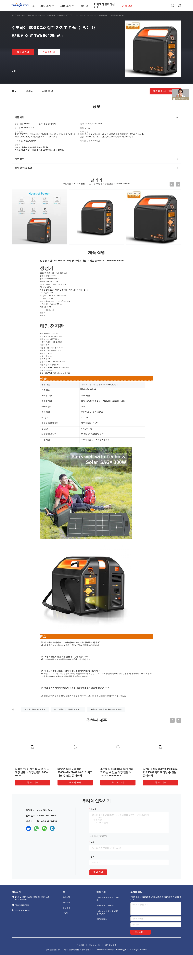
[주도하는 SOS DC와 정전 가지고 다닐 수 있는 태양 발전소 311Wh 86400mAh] (153, 49)
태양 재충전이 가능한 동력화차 (67, 709)
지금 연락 (98, 872)
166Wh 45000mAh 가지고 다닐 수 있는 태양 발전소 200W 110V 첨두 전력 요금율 (117, 772)
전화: (93, 856)
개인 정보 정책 (110, 945)
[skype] (52, 828)
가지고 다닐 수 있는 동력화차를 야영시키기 (107, 912)
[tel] (60, 828)
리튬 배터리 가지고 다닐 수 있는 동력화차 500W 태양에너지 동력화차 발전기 (159, 772)
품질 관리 (66, 908)
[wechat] (44, 828)
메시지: (94, 809)
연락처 (65, 913)
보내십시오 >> (140, 932)
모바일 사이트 (94, 945)
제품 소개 (20, 15)
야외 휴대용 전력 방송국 (34, 709)
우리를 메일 (49, 52)
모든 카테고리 (101, 919)
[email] (28, 828)
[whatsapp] (36, 828)
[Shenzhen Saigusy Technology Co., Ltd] (20, 5)
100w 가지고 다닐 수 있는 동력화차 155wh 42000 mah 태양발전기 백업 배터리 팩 (75, 772)
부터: (93, 842)
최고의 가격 (23, 52)
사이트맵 (80, 945)
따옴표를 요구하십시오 (166, 90)
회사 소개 (66, 897)
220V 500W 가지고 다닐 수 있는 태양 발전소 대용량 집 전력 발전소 (31, 772)
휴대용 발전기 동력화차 (105, 906)
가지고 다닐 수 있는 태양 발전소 (41, 15)
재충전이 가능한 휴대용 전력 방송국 (106, 709)
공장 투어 (66, 902)
